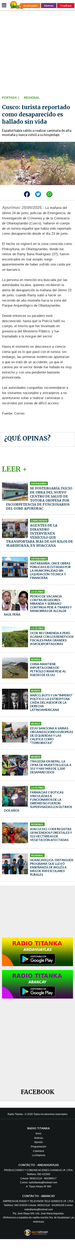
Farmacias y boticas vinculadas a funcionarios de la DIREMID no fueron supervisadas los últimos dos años (38, 801)
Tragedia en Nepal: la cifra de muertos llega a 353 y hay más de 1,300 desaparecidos (50, 766)
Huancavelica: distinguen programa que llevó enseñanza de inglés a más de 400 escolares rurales (51, 867)
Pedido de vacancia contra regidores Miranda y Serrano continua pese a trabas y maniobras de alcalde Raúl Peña (38, 605)
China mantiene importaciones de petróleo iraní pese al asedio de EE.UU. (48, 669)
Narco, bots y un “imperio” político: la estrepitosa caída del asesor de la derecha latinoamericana (51, 702)
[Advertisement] (37, 52)
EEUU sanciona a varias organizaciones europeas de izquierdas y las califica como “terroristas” (51, 735)
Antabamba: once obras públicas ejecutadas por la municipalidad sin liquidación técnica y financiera (50, 570)
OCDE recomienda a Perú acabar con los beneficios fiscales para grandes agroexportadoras (51, 638)
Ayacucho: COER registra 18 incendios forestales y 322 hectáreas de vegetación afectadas (51, 834)
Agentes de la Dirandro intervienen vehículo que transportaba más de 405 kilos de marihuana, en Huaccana (39, 535)
